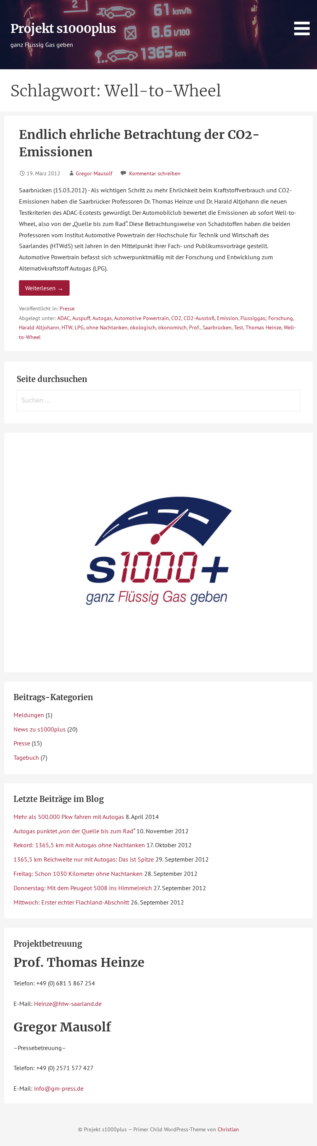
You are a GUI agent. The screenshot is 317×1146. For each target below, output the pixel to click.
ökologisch (143, 327)
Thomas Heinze (263, 327)
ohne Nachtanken (107, 327)
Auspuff (81, 318)
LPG (79, 327)
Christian (228, 1129)
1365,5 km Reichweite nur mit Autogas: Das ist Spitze (84, 859)
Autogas (102, 318)
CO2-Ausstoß (199, 318)
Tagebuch (26, 757)
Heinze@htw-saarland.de (68, 1003)
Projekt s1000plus (63, 28)
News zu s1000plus (40, 729)
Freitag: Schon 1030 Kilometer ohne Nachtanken (78, 873)
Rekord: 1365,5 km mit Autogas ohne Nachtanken (79, 845)
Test (238, 327)
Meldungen (29, 715)
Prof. (194, 327)
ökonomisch (172, 327)
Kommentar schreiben (155, 173)
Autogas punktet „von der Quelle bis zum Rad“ (74, 831)
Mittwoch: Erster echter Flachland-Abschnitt (71, 902)
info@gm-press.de (59, 1088)
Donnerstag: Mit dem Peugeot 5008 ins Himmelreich (83, 888)
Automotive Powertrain (141, 318)
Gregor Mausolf (94, 173)
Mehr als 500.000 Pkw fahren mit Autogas (69, 817)
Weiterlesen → (44, 288)
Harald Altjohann (39, 327)
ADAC (63, 318)
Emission (227, 318)
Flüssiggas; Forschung (266, 318)
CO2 (176, 318)
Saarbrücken (217, 327)
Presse (67, 308)
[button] (304, 19)
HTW (66, 327)
